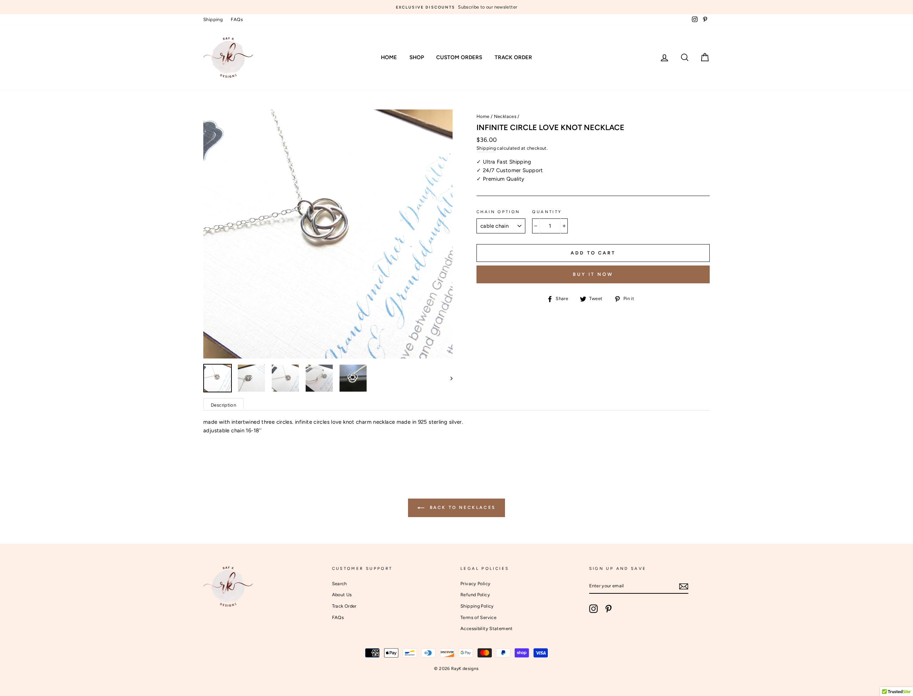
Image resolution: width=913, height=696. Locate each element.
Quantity (547, 211)
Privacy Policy (475, 583)
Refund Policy (475, 594)
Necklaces (505, 116)
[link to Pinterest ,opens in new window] (608, 608)
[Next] (448, 378)
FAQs (237, 19)
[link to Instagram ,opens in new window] (593, 608)
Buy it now (593, 274)
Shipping (213, 19)
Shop (416, 57)
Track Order (513, 57)
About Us (342, 594)
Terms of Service (478, 617)
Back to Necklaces (461, 507)
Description (223, 405)
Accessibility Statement (486, 628)
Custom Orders (459, 57)
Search (339, 583)
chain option (498, 211)
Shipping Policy (477, 606)
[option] (456, 7)
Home (389, 57)
